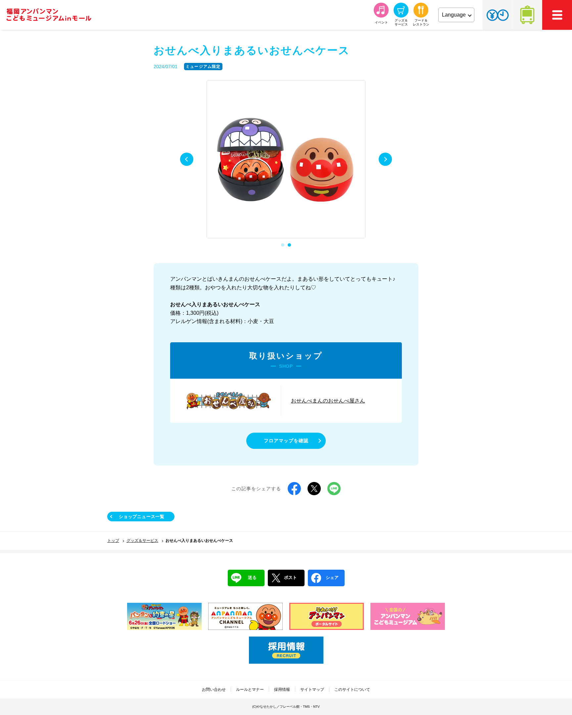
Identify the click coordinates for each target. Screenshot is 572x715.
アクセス (527, 15)
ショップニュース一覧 (142, 516)
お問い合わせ (214, 689)
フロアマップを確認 (286, 440)
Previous (186, 159)
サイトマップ (312, 689)
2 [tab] (289, 245)
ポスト (290, 577)
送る (252, 577)
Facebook (294, 488)
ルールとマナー (250, 689)
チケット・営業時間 (497, 15)
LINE (334, 488)
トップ (113, 540)
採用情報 (282, 689)
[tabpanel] (286, 159)
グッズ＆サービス (142, 540)
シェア (332, 577)
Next (385, 159)
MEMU (557, 15)
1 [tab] (282, 245)
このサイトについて (352, 689)
